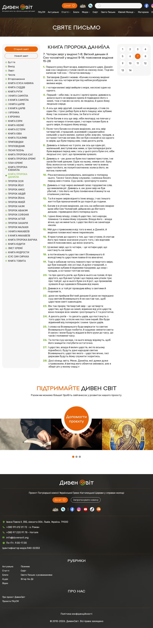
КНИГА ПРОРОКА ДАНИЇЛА (17, 175)
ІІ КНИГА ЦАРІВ (16, 108)
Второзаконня (16, 79)
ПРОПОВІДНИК (16, 146)
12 (145, 63)
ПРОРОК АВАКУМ (18, 210)
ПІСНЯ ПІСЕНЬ (16, 150)
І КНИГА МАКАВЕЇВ (19, 231)
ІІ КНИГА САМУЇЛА (18, 100)
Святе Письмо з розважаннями (36, 575)
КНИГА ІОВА (15, 133)
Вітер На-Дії (27, 579)
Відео (5, 583)
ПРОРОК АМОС (16, 189)
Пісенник (25, 566)
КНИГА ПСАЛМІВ (17, 137)
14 (130, 70)
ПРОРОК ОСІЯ (15, 181)
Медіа (85, 12)
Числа (11, 74)
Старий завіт (21, 49)
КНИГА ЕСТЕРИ (16, 129)
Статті (65, 12)
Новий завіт (21, 55)
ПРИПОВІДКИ (15, 142)
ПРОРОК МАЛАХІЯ (18, 227)
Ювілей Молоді (125, 12)
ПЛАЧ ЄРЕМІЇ (15, 163)
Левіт (11, 70)
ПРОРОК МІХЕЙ (16, 202)
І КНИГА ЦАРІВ (16, 104)
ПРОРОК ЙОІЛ (16, 185)
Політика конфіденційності (76, 613)
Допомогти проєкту (76, 418)
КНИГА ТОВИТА (17, 260)
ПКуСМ (41, 12)
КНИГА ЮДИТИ (16, 244)
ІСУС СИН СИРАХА (18, 256)
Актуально (53, 12)
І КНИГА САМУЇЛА (18, 95)
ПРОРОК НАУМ (16, 206)
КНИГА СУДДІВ (16, 87)
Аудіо (5, 579)
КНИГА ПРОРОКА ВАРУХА (22, 239)
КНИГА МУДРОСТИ (18, 252)
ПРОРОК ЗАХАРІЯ (18, 223)
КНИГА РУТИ (15, 91)
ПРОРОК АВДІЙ (16, 193)
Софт (95, 12)
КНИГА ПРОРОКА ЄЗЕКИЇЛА (17, 168)
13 (122, 70)
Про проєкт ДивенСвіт (13, 597)
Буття (11, 62)
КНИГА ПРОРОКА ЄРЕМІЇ (22, 158)
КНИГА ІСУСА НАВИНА (21, 83)
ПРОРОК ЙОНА (16, 198)
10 (130, 63)
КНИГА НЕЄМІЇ (16, 125)
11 (138, 63)
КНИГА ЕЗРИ (15, 121)
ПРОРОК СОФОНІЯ (18, 214)
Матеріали (143, 12)
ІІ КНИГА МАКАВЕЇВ (19, 235)
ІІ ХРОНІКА (14, 116)
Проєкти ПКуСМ (10, 601)
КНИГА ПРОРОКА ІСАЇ (20, 154)
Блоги (76, 12)
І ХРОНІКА (13, 112)
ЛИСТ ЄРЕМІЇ (15, 248)
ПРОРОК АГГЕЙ (16, 218)
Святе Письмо (108, 12)
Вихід (11, 66)
